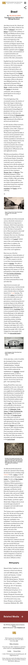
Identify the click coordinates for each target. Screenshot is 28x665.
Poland (22, 50)
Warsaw (6, 172)
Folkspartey (13, 409)
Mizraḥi (9, 413)
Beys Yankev (19, 479)
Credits (9, 651)
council (16, 239)
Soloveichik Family (15, 333)
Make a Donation (14, 644)
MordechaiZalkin (15, 16)
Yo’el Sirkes (17, 309)
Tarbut (6, 479)
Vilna (7, 257)
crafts (9, 403)
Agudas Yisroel (17, 415)
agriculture (7, 188)
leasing (15, 188)
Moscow (17, 172)
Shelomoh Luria (8, 307)
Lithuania (11, 29)
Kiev (10, 172)
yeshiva (12, 295)
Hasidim (11, 263)
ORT (21, 485)
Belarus (6, 31)
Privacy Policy (17, 651)
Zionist (12, 425)
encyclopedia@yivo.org (18, 648)
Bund (11, 411)
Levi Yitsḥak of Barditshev (14, 273)
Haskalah (16, 371)
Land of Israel (11, 439)
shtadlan (8, 89)
